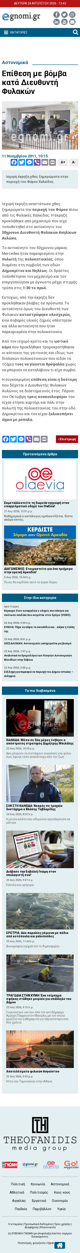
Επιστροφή (67, 439)
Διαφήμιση (31, 1227)
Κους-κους (62, 1192)
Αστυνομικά (15, 62)
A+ (63, 162)
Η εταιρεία (15, 1224)
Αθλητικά (17, 1192)
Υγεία (61, 1209)
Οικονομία (60, 1201)
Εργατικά (39, 1201)
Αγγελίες (19, 1201)
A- (74, 162)
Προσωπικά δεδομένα (38, 1224)
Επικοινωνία (48, 1227)
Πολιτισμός (39, 1192)
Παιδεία (21, 1209)
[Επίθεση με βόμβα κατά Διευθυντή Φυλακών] (40, 125)
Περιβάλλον (42, 1209)
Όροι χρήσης (62, 1224)
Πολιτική (18, 1184)
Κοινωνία (38, 1184)
